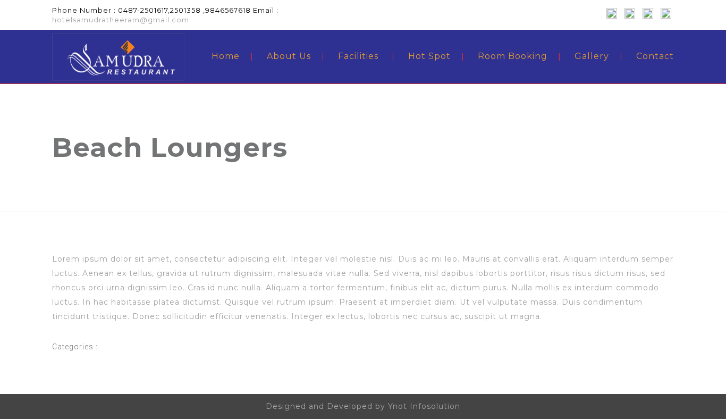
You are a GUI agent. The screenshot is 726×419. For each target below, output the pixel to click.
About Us (289, 56)
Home (226, 56)
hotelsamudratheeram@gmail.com (120, 19)
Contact (655, 56)
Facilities (358, 56)
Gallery (592, 56)
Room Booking (512, 56)
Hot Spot (429, 56)
